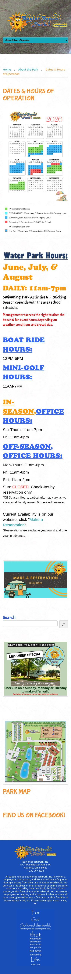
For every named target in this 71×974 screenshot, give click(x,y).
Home (7, 69)
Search (9, 618)
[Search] (63, 624)
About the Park (28, 69)
